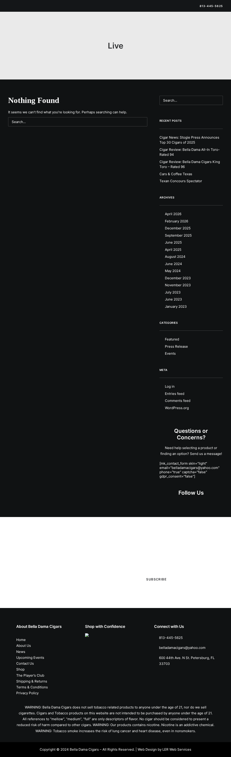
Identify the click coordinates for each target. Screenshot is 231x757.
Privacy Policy (27, 693)
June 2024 (173, 264)
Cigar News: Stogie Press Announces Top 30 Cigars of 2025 (189, 140)
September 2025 (178, 235)
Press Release (176, 346)
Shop (68, 25)
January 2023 (176, 306)
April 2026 (173, 214)
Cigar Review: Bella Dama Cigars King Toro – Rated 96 (189, 164)
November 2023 (178, 285)
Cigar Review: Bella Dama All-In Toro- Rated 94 (189, 152)
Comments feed (177, 400)
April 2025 (173, 249)
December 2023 (178, 278)
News (109, 25)
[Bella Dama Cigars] (29, 25)
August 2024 (175, 256)
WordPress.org (177, 408)
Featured (172, 339)
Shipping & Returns (31, 681)
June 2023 (173, 299)
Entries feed (174, 393)
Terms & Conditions (32, 687)
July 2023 (173, 292)
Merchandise (89, 25)
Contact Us (25, 663)
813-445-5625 (171, 638)
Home (21, 640)
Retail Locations (197, 25)
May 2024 (173, 271)
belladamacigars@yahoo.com (182, 647)
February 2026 (176, 221)
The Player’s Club (165, 25)
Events (170, 353)
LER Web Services (176, 749)
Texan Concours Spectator (180, 181)
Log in (170, 386)
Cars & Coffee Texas (175, 174)
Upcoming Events (133, 25)
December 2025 (178, 228)
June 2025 (173, 242)
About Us (23, 645)
